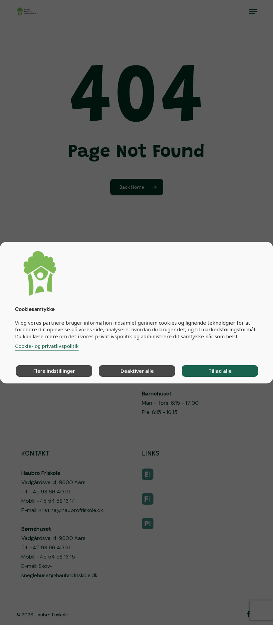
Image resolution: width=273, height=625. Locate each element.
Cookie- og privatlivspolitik (47, 346)
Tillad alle (220, 370)
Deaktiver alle (137, 370)
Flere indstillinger (54, 370)
